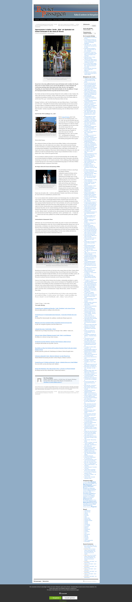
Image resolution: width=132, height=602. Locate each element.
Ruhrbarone (86, 527)
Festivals (47, 386)
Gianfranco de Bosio (48, 387)
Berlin (89, 482)
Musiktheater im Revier (87, 496)
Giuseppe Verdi (61, 387)
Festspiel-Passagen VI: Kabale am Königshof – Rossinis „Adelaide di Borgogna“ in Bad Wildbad (56, 362)
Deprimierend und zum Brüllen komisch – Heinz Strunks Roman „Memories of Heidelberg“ (90, 49)
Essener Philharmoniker (91, 488)
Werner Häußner (51, 33)
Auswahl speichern (70, 597)
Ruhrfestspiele (92, 501)
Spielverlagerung (87, 534)
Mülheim (93, 496)
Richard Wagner (86, 501)
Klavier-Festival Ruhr (87, 492)
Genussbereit (86, 515)
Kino (94, 490)
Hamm (93, 490)
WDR (91, 505)
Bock (85, 545)
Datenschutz (72, 19)
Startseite (37, 19)
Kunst (84, 494)
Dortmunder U (94, 485)
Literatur (93, 494)
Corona (95, 483)
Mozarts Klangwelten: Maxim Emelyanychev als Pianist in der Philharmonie (90, 69)
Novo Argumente (87, 525)
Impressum (66, 19)
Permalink (70, 389)
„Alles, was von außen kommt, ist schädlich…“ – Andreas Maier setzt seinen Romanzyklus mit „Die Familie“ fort (68, 25)
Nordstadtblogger (87, 524)
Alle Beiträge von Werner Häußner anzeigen (53, 382)
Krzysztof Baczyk (73, 387)
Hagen (89, 490)
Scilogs (85, 532)
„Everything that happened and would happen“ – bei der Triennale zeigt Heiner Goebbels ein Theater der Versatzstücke (46, 25)
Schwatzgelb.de (86, 531)
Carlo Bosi (71, 386)
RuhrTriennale (93, 502)
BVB (93, 483)
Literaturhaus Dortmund (88, 520)
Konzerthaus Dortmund (88, 493)
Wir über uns (42, 19)
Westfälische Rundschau (87, 506)
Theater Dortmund (86, 505)
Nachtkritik (86, 521)
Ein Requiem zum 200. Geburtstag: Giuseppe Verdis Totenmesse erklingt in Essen (53, 341)
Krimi (95, 493)
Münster (85, 497)
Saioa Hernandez (41, 389)
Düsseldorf (90, 486)
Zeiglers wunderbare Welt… (88, 540)
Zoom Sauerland (87, 541)
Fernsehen (85, 489)
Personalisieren (63, 601)
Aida (62, 386)
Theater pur (86, 535)
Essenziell (64, 593)
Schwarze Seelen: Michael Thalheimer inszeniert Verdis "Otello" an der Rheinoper (53, 335)
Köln (90, 494)
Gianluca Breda (55, 387)
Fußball (88, 489)
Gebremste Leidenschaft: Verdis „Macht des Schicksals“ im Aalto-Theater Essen (52, 356)
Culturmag (86, 513)
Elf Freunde (86, 514)
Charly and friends (87, 511)
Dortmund (87, 484)
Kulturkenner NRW (87, 519)
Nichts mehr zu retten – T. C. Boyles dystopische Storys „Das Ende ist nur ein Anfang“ (90, 46)
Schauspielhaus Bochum (87, 504)
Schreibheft (86, 530)
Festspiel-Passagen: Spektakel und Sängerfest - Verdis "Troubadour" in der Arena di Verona (55, 308)
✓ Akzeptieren (55, 597)
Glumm (85, 516)
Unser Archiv (49, 19)
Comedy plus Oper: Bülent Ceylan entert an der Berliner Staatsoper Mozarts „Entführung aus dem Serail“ (90, 61)
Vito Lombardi (47, 389)
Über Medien (86, 537)
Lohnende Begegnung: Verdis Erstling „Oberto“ (45, 329)
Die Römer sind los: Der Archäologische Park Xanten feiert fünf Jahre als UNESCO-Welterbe (90, 73)
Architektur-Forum (87, 510)
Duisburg (85, 486)
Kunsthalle (87, 494)
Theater (94, 504)
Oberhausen (91, 497)
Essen (85, 488)
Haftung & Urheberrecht (58, 19)
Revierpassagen (38, 581)
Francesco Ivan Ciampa (39, 387)
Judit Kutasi (67, 387)
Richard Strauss (93, 500)
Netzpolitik (86, 522)
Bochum (93, 482)
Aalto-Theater (85, 482)
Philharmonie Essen (87, 498)
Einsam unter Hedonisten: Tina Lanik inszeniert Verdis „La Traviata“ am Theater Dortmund (55, 368)
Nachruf (88, 497)
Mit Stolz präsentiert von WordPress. (91, 581)
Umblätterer (86, 539)
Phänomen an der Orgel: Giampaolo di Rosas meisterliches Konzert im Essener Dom (53, 322)
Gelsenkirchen (93, 489)
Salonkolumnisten (87, 529)
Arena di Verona (65, 117)
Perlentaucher (86, 526)
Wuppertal (94, 506)
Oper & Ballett (51, 386)
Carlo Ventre (76, 386)
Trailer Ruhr (86, 536)
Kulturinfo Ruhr (87, 518)
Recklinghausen (87, 500)
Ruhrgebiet (86, 503)
